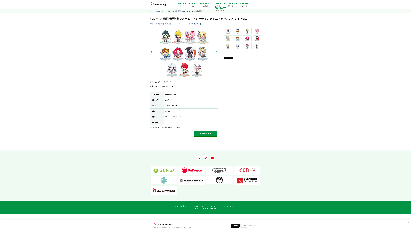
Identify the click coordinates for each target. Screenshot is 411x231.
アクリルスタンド (195, 24)
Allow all (235, 225)
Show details (252, 225)
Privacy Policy (187, 227)
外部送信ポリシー (198, 206)
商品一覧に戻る (205, 134)
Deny (244, 225)
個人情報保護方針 (181, 206)
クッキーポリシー (230, 206)
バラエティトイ (161, 11)
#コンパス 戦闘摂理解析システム (178, 11)
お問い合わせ (214, 206)
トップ (152, 11)
